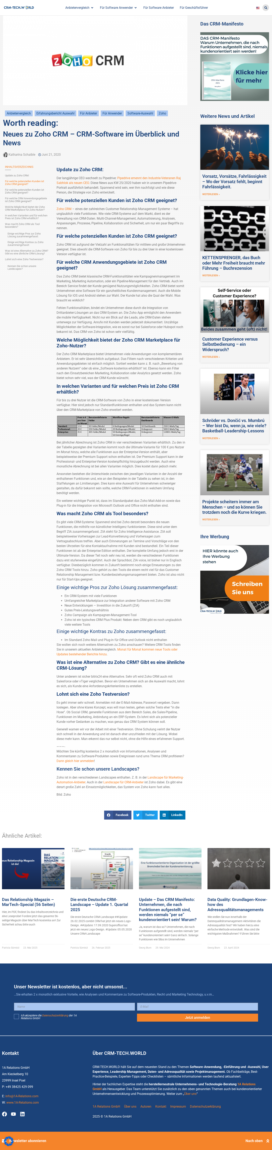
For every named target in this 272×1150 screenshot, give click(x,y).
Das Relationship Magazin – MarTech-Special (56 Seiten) (28, 902)
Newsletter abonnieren (27, 1141)
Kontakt (160, 1106)
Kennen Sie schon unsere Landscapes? (22, 267)
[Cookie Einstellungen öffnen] (9, 1145)
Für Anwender (112, 113)
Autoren (145, 1106)
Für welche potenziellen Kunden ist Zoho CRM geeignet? (24, 183)
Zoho (162, 113)
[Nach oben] (268, 1141)
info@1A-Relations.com (21, 1096)
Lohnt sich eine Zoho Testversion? (24, 259)
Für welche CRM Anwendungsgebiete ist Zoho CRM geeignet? (26, 200)
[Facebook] (4, 1114)
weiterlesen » (211, 194)
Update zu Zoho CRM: (17, 175)
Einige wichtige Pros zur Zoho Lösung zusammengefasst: (24, 235)
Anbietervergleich (19, 113)
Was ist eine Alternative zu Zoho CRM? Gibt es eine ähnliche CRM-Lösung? (26, 252)
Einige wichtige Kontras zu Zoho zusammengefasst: (25, 243)
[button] (265, 7)
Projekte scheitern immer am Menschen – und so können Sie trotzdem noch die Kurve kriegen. (234, 507)
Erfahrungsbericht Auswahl (55, 113)
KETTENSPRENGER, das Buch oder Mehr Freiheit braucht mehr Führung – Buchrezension (233, 263)
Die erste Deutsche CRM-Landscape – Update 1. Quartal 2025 (99, 904)
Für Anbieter (88, 113)
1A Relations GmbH (106, 1106)
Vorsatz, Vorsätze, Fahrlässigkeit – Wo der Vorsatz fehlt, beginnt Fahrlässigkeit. (234, 181)
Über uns (190, 1094)
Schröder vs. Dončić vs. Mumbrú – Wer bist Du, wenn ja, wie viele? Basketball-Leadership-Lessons (234, 426)
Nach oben (254, 1141)
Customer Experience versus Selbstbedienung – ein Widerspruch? (230, 344)
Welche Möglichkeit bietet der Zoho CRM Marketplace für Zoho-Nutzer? (25, 208)
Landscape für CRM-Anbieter (123, 782)
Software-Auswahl (140, 113)
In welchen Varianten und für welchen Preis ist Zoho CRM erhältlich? (26, 217)
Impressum (178, 1106)
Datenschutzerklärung (55, 1015)
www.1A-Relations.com (22, 1102)
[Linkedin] (22, 1114)
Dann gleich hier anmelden (75, 761)
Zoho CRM (64, 209)
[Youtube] (13, 1114)
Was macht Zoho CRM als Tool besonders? (22, 225)
